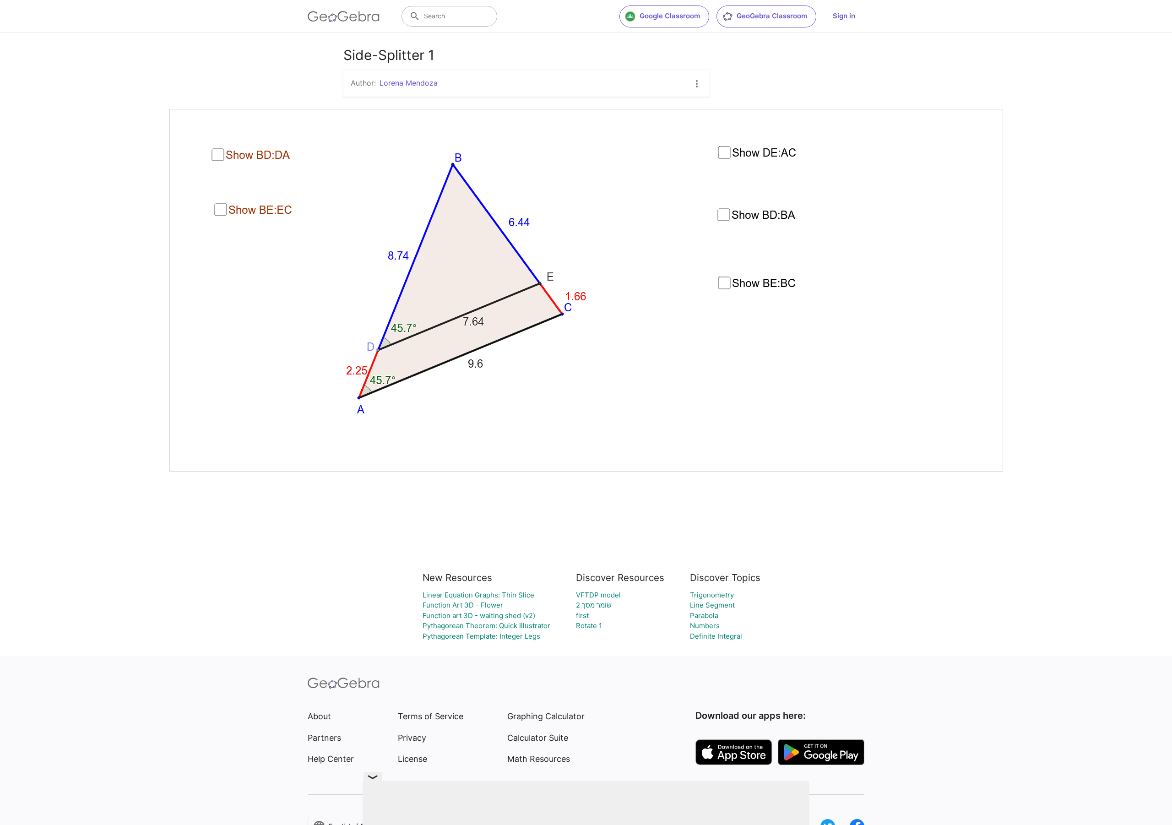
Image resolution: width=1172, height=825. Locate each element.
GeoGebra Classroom (772, 15)
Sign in (844, 15)
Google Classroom (670, 15)
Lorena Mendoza (409, 82)
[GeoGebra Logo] (344, 16)
